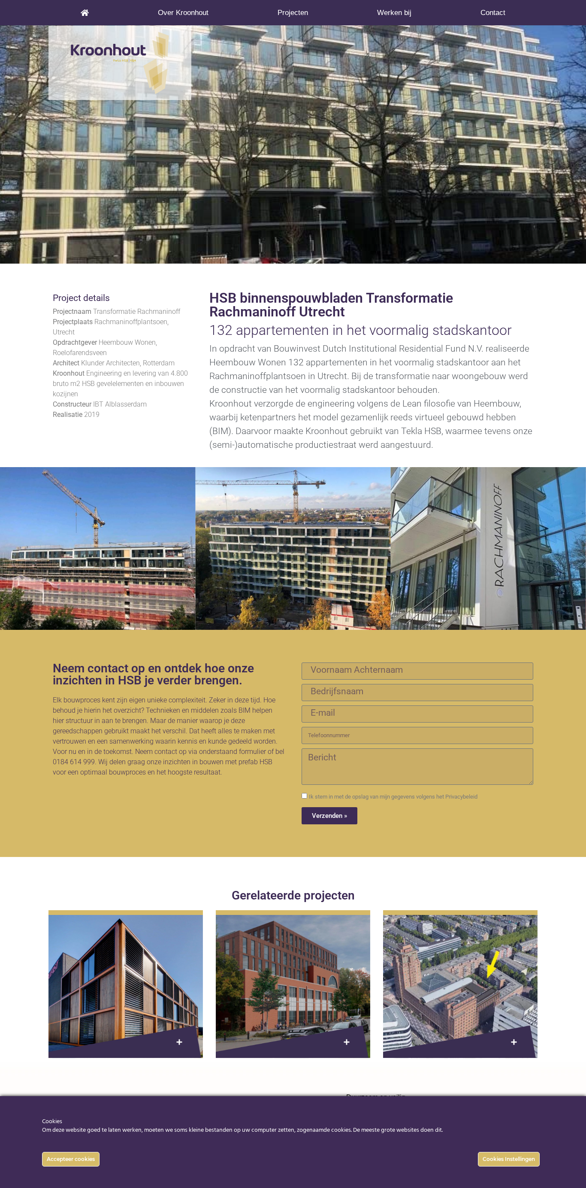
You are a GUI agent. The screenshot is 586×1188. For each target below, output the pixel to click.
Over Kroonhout (183, 13)
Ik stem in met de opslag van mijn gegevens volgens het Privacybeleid (393, 796)
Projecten (293, 13)
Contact (492, 13)
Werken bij (394, 13)
